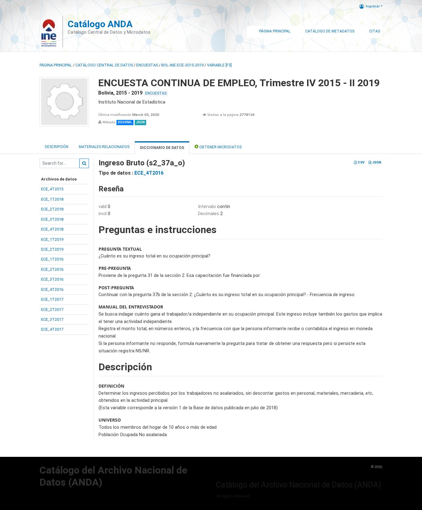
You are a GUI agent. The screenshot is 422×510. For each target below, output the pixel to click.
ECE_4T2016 (52, 289)
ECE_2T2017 (52, 309)
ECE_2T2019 (52, 249)
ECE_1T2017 (52, 299)
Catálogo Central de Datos (104, 65)
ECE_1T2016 (52, 259)
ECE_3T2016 (52, 279)
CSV (361, 162)
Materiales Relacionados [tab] (104, 147)
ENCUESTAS (147, 65)
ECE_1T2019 (52, 239)
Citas (374, 31)
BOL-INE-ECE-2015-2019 (182, 65)
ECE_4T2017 (52, 329)
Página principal (56, 65)
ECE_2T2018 (52, 209)
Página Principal (274, 31)
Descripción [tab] (56, 147)
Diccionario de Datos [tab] (162, 148)
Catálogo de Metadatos (329, 31)
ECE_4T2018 (52, 229)
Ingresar (373, 6)
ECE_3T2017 (52, 319)
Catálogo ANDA (100, 24)
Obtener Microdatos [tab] (220, 147)
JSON (376, 162)
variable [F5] (219, 65)
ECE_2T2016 (52, 269)
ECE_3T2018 (52, 219)
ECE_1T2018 (52, 199)
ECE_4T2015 (52, 189)
